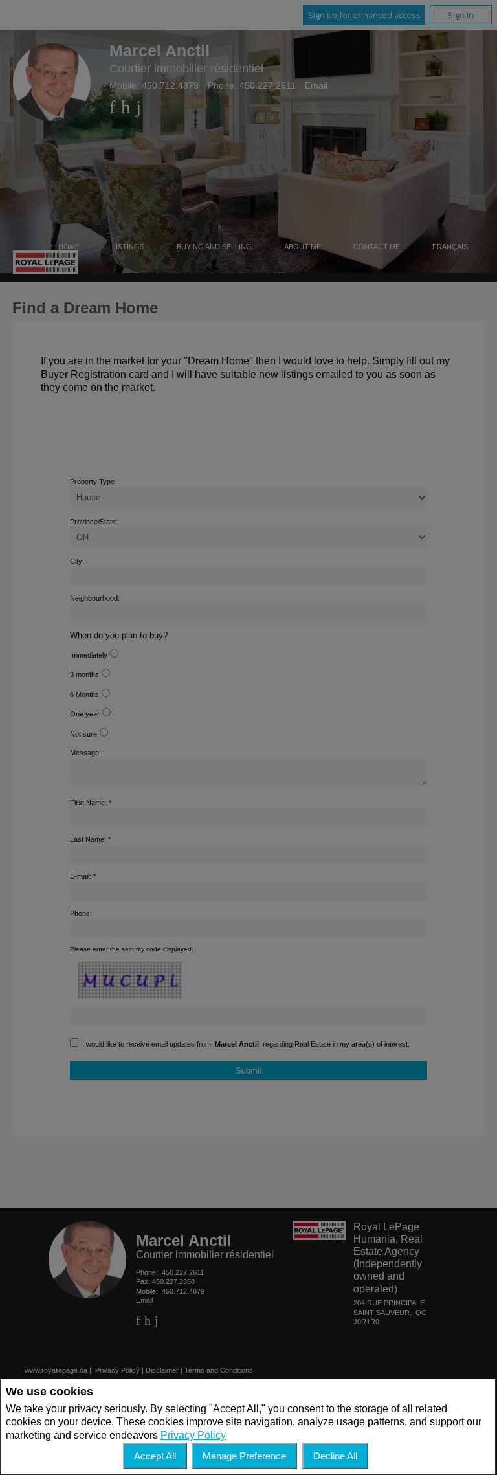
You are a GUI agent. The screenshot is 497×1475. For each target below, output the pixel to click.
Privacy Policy (193, 1435)
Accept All (155, 1455)
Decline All (335, 1455)
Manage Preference (244, 1455)
